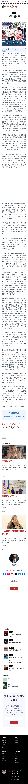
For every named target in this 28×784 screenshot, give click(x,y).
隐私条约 (11, 776)
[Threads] (12, 773)
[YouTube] (8, 1)
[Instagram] (5, 1)
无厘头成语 (7, 461)
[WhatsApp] (23, 771)
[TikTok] (10, 1)
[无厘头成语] (14, 451)
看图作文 (4, 760)
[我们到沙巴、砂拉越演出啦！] (14, 665)
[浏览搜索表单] (22, 6)
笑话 (3, 754)
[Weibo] (15, 773)
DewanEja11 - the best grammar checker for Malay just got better (15, 660)
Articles (11, 655)
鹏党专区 (17, 762)
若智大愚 (17, 742)
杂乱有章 (14, 13)
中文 (4, 437)
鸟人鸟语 (12, 647)
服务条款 (17, 776)
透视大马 (4, 747)
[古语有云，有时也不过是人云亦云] (14, 522)
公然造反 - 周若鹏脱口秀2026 (16, 635)
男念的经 (17, 744)
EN (19, 1)
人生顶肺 (4, 742)
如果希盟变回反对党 (15, 650)
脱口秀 (11, 632)
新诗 (16, 758)
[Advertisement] (14, 185)
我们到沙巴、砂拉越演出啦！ (16, 669)
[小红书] (17, 773)
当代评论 (4, 744)
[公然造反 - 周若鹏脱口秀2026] (14, 631)
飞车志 (11, 640)
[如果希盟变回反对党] (14, 647)
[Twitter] (20, 771)
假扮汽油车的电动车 (15, 642)
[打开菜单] (25, 7)
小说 (16, 756)
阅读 (16, 760)
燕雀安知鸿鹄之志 (10, 496)
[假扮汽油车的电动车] (14, 639)
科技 (3, 756)
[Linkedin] (9, 773)
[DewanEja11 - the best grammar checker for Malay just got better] (14, 654)
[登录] (25, 1)
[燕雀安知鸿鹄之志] (14, 487)
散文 (16, 754)
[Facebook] (3, 1)
